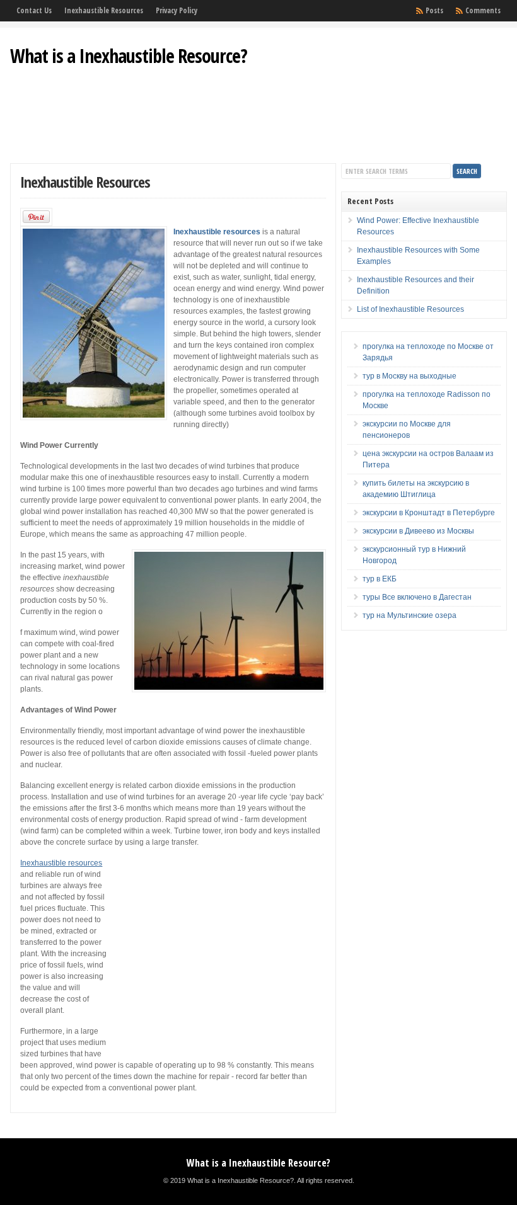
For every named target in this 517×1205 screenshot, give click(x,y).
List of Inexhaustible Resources (410, 309)
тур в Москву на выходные (409, 376)
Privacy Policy (176, 10)
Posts (434, 10)
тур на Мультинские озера (409, 615)
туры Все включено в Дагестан (417, 597)
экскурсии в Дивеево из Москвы (418, 531)
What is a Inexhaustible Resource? (128, 56)
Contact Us (34, 10)
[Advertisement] (258, 122)
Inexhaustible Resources (103, 10)
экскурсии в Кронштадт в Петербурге (429, 512)
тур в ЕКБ (380, 578)
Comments (483, 10)
